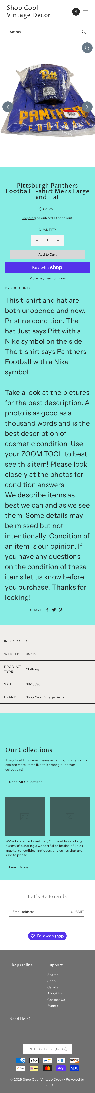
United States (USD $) (47, 1049)
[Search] (84, 32)
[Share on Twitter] (54, 610)
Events (53, 1006)
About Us (55, 993)
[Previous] (7, 106)
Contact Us (56, 1000)
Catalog (54, 987)
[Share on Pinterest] (60, 610)
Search (53, 975)
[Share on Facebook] (47, 610)
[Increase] (58, 240)
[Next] (87, 106)
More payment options (47, 278)
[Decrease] (36, 240)
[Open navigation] (85, 12)
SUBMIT (77, 911)
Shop (52, 981)
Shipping (29, 218)
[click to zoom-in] (87, 47)
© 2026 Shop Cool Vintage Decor (36, 1079)
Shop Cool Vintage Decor (29, 11)
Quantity (48, 229)
